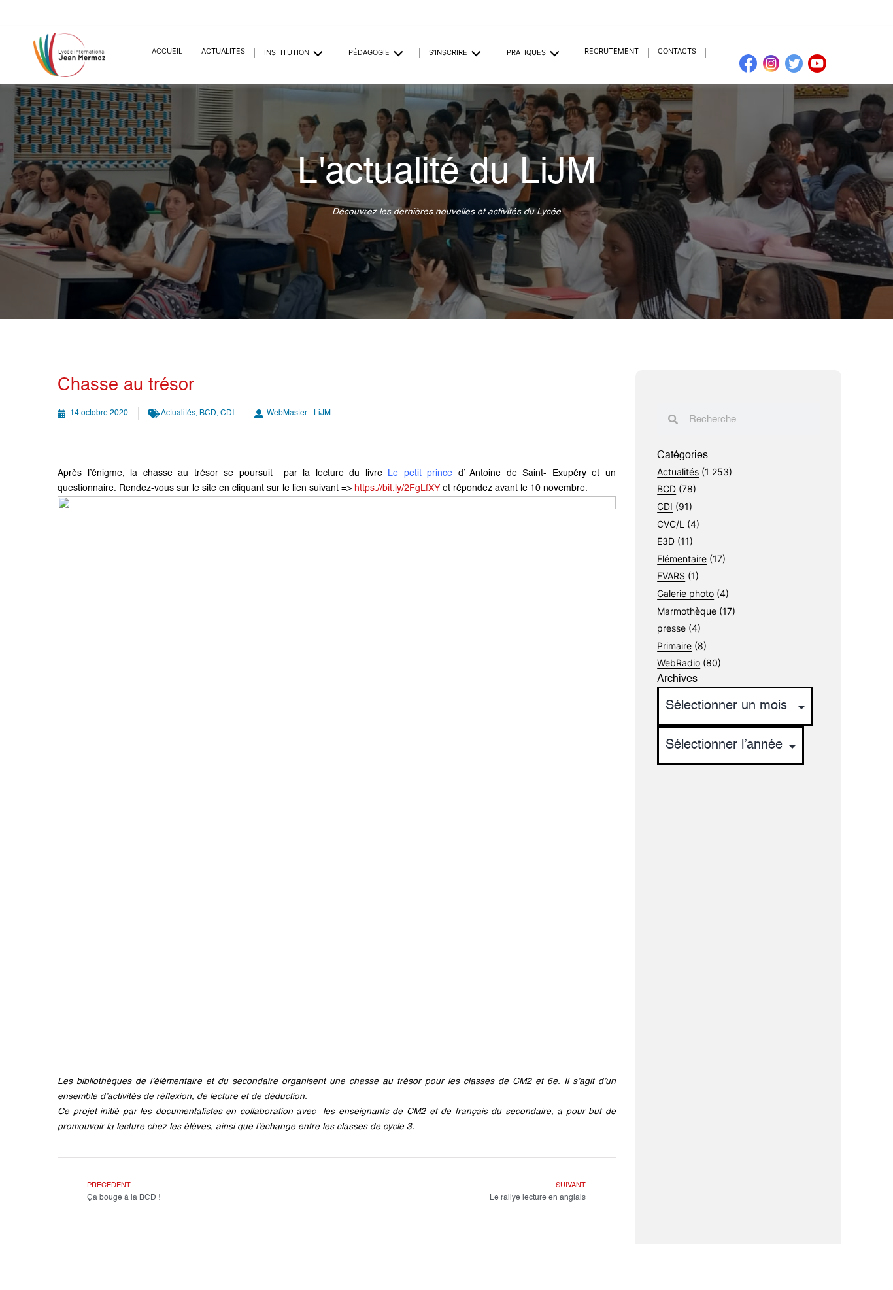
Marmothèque (686, 611)
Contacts (677, 51)
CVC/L (670, 524)
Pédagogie (369, 52)
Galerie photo (685, 593)
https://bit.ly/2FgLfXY (397, 488)
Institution (286, 52)
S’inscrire (448, 52)
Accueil (167, 51)
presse (671, 628)
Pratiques (526, 52)
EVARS (671, 575)
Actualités (223, 51)
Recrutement (611, 51)
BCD (207, 413)
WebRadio (678, 662)
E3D (666, 541)
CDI (227, 413)
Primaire (674, 645)
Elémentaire (682, 558)
